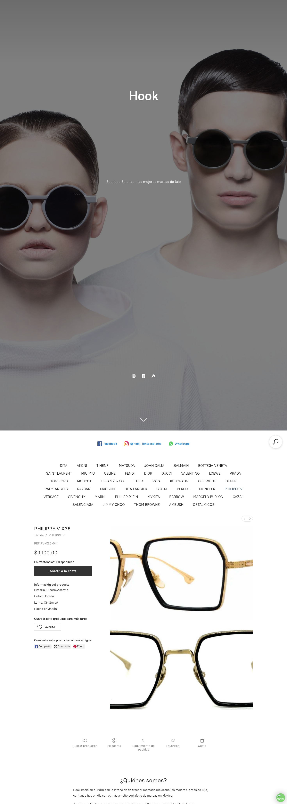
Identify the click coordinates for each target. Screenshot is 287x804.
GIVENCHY (76, 497)
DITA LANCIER (136, 489)
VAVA (156, 481)
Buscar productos (85, 746)
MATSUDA (127, 465)
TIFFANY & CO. (113, 481)
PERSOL (183, 489)
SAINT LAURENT (59, 473)
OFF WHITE (207, 481)
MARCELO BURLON (208, 497)
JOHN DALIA (154, 465)
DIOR (148, 473)
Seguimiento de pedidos (143, 747)
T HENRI (103, 465)
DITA (63, 465)
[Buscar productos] (275, 441)
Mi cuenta (114, 746)
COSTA (162, 489)
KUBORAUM (179, 481)
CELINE (110, 473)
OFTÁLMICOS (203, 505)
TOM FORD (59, 481)
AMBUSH (176, 505)
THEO (138, 481)
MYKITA (153, 497)
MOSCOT (84, 481)
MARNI (100, 497)
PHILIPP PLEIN (126, 497)
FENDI (130, 473)
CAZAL (238, 497)
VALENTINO (190, 473)
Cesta (202, 746)
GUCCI (166, 473)
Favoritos (172, 746)
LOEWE (214, 473)
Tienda (39, 535)
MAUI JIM (107, 489)
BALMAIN (181, 465)
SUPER (231, 481)
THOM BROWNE (147, 505)
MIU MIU (88, 473)
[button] (47, 627)
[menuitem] (244, 518)
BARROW (176, 497)
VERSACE (51, 497)
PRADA (235, 473)
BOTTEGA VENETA (212, 465)
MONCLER (207, 489)
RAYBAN (84, 489)
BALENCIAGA (83, 505)
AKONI (82, 465)
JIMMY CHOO (114, 505)
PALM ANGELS (56, 489)
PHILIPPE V (233, 489)
